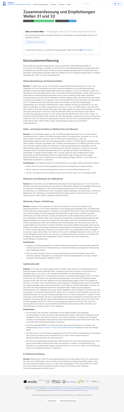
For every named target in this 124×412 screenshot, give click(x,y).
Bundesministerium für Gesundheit (78, 390)
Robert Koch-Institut (93, 387)
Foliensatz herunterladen (36, 42)
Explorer (62, 4)
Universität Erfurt (52, 387)
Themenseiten (87, 50)
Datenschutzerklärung (68, 401)
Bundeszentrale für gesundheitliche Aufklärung (41, 388)
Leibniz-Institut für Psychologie (67, 388)
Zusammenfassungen (40, 4)
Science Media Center (88, 388)
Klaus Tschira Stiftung (59, 390)
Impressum (52, 401)
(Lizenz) (74, 395)
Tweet (118, 4)
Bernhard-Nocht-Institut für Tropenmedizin (71, 387)
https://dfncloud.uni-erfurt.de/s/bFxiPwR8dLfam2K (56, 327)
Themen (53, 4)
